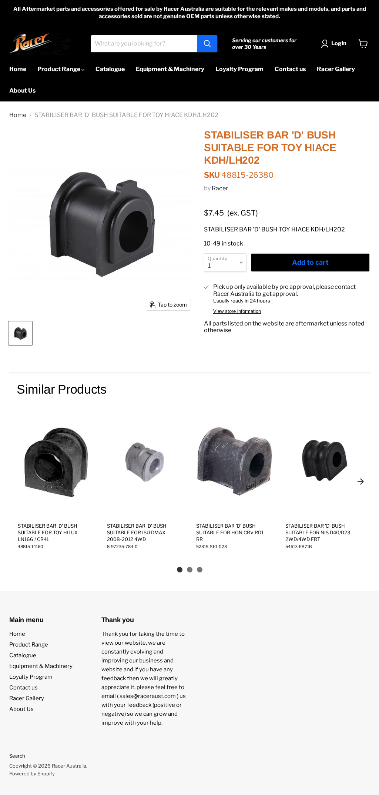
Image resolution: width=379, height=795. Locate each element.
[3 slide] (199, 569)
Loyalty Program (239, 69)
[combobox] (144, 43)
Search (17, 756)
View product (55, 509)
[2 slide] (189, 569)
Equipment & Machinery (170, 69)
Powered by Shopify (32, 773)
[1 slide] (179, 569)
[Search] (207, 43)
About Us (22, 90)
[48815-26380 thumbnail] (20, 333)
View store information (237, 311)
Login (338, 43)
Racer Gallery (336, 69)
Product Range (59, 69)
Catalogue (110, 69)
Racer (220, 188)
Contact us (290, 69)
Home (17, 69)
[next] (360, 481)
